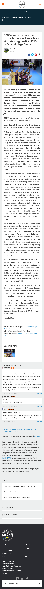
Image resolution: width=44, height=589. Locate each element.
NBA (3, 557)
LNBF (3, 547)
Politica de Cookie (8, 564)
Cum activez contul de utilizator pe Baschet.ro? (20, 486)
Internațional (6, 553)
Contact (4, 573)
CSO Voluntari (28, 327)
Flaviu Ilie (13, 49)
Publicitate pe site (8, 561)
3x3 (26, 552)
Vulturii (27, 544)
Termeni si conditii (8, 568)
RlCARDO (7, 368)
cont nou (37, 436)
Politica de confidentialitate (11, 571)
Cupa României (7, 550)
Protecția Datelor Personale (11, 566)
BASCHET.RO (6, 458)
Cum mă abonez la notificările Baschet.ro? (18, 492)
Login (40, 4)
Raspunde (39, 393)
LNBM (4, 544)
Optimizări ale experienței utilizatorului (17, 497)
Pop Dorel (7, 396)
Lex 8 (6, 409)
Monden (27, 557)
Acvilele (27, 548)
